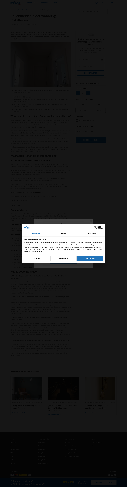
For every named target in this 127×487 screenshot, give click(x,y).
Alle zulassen (90, 258)
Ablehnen (37, 258)
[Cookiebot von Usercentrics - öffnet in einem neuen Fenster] (95, 227)
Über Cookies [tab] (91, 233)
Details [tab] (63, 233)
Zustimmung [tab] (36, 233)
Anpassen (62, 258)
